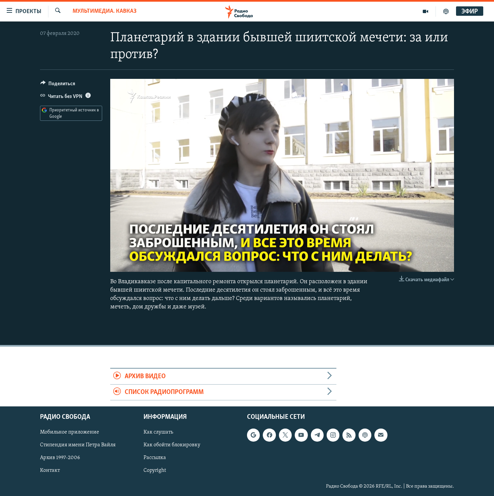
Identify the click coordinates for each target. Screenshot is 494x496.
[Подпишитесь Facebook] (269, 435)
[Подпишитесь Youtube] (301, 435)
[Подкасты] (365, 435)
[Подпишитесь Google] (253, 435)
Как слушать (158, 432)
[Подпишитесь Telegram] (317, 435)
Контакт (50, 471)
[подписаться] (380, 435)
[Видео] (425, 11)
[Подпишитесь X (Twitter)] (285, 435)
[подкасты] (446, 11)
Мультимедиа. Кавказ (104, 11)
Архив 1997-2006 (60, 458)
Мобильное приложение (69, 432)
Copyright (154, 471)
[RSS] (348, 435)
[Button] (57, 85)
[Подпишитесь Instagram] (333, 435)
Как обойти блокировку (171, 445)
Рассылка (154, 458)
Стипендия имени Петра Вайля (78, 445)
